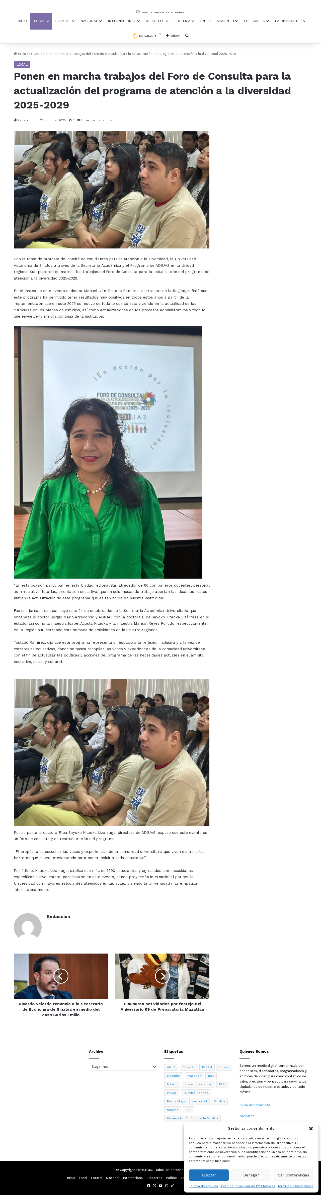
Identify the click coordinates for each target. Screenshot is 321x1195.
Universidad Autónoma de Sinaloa (192, 1118)
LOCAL (34, 54)
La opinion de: (288, 21)
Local (39, 21)
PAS (222, 1084)
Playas (172, 1093)
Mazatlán (194, 1076)
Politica (182, 21)
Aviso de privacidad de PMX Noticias (247, 1186)
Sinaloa (219, 1101)
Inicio (22, 21)
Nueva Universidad (198, 1084)
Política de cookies (203, 1186)
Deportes (155, 21)
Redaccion (58, 916)
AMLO (171, 1067)
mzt (211, 1076)
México (172, 1084)
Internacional (122, 21)
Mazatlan (174, 1076)
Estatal (63, 21)
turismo (173, 1110)
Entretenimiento (217, 21)
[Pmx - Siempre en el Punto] (160, 13)
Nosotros (246, 1116)
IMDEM (207, 1067)
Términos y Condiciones (295, 1186)
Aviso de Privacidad (254, 1105)
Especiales (254, 21)
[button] (310, 1128)
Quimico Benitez (196, 1093)
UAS (189, 1110)
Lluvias (224, 1067)
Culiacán (189, 1067)
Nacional (89, 21)
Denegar (251, 1175)
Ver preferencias (293, 1175)
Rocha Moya (176, 1101)
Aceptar (208, 1175)
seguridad (199, 1101)
